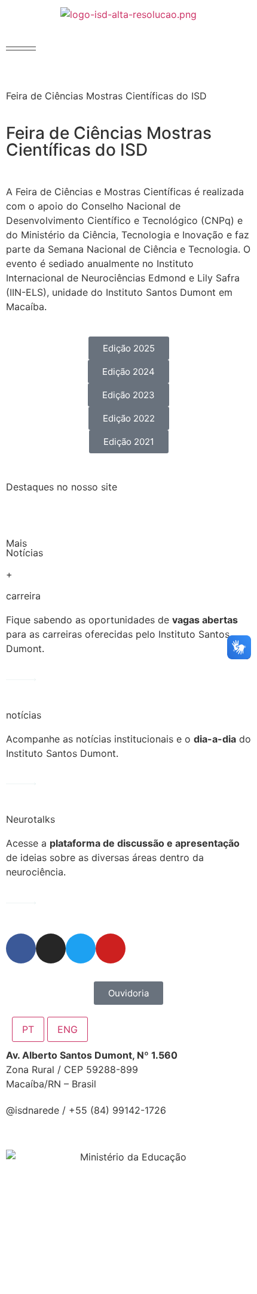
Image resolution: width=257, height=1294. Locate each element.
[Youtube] (111, 948)
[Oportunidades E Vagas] (21, 680)
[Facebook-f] (21, 948)
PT (28, 1029)
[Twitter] (81, 948)
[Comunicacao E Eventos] (21, 784)
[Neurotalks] (21, 903)
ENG (67, 1029)
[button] (21, 48)
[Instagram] (51, 948)
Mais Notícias (24, 548)
